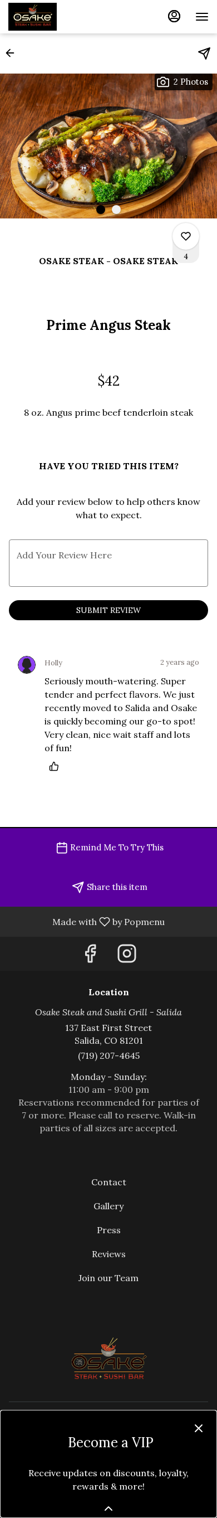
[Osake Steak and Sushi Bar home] (58, 17)
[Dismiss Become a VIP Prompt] (198, 1428)
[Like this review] (57, 766)
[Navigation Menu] (202, 16)
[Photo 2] (116, 209)
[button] (13, 53)
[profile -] (174, 16)
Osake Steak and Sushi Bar (108, 1360)
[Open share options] (204, 53)
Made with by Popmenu (86, 921)
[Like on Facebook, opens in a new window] (90, 956)
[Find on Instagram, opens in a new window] (127, 956)
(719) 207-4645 (109, 1055)
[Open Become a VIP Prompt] (108, 1508)
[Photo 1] (100, 209)
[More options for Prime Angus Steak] (185, 236)
